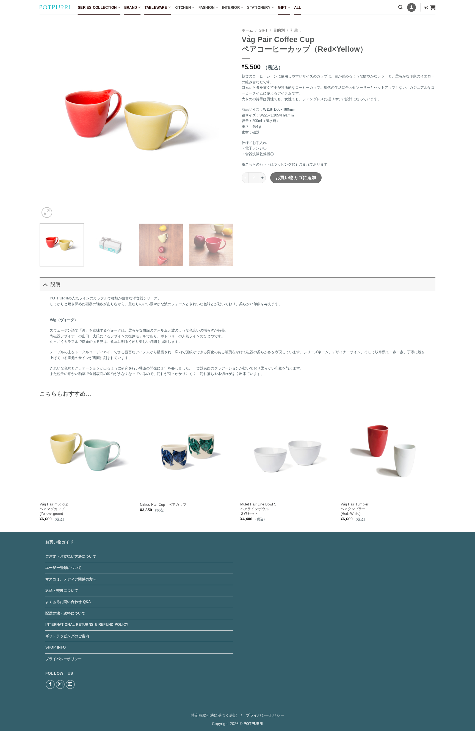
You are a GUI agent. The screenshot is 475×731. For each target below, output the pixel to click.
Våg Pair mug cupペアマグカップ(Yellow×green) (54, 509)
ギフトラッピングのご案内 (67, 636)
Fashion (206, 7)
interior (231, 7)
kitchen (183, 7)
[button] (400, 7)
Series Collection (97, 7)
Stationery (258, 7)
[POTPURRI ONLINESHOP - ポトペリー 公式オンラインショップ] (55, 7)
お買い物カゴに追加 (296, 177)
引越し (296, 30)
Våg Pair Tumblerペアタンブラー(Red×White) (354, 509)
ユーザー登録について (63, 568)
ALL (297, 7)
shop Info (55, 647)
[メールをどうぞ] (70, 684)
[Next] (223, 122)
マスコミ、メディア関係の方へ (70, 579)
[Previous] (50, 122)
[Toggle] (45, 284)
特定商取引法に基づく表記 (214, 715)
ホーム (247, 30)
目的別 (279, 30)
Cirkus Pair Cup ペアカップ (163, 504)
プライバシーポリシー (63, 659)
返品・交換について (61, 590)
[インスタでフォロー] (60, 684)
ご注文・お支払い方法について (70, 556)
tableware (156, 7)
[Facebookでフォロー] (50, 684)
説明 (55, 284)
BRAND (130, 7)
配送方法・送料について (65, 613)
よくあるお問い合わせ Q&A (68, 602)
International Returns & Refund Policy (86, 624)
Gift (282, 7)
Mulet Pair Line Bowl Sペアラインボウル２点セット (258, 509)
